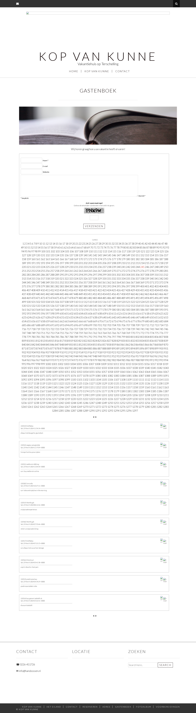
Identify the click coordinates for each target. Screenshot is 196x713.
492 (137, 298)
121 (143, 251)
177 (114, 259)
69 (88, 247)
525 (147, 301)
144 (104, 255)
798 (119, 336)
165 (57, 259)
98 (36, 251)
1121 (55, 383)
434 (156, 290)
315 (33, 278)
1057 (104, 371)
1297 (135, 410)
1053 (79, 371)
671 (104, 321)
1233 (153, 399)
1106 (110, 379)
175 (104, 259)
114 (109, 251)
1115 (166, 379)
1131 (116, 383)
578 (104, 309)
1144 (49, 387)
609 (104, 313)
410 (43, 290)
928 (147, 352)
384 (66, 286)
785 (57, 336)
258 (57, 270)
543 (85, 305)
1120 (49, 383)
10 (40, 243)
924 (128, 352)
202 (85, 263)
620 (156, 313)
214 (142, 263)
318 (47, 278)
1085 (129, 375)
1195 (67, 395)
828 (114, 340)
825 (100, 340)
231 (76, 266)
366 (128, 282)
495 (152, 298)
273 (128, 270)
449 (81, 294)
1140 (24, 387)
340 (152, 278)
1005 (79, 364)
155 (156, 255)
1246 (86, 402)
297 (95, 274)
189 (24, 263)
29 (103, 243)
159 (29, 259)
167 (66, 259)
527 (156, 301)
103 (57, 251)
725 (66, 329)
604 (81, 313)
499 (24, 301)
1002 (60, 364)
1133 (129, 383)
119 (133, 251)
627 (43, 317)
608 (100, 313)
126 (166, 251)
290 (62, 274)
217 (156, 263)
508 (66, 301)
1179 (116, 391)
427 (123, 290)
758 (76, 332)
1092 (24, 379)
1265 (55, 406)
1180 (123, 391)
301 (114, 274)
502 (38, 301)
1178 (110, 391)
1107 (116, 379)
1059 (116, 371)
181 (133, 259)
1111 (141, 379)
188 (166, 259)
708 (133, 325)
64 (71, 247)
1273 (104, 406)
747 (24, 332)
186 (156, 259)
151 (137, 255)
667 (85, 321)
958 (142, 356)
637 (90, 317)
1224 (98, 399)
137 (71, 255)
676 (128, 321)
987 (133, 360)
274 (133, 270)
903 (29, 352)
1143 (42, 387)
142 (95, 255)
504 (47, 301)
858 (109, 344)
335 (128, 278)
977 (85, 360)
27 (96, 243)
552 (128, 305)
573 (81, 309)
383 (62, 286)
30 (106, 243)
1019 (165, 364)
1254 (135, 402)
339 (147, 278)
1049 (55, 371)
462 (142, 294)
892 (123, 348)
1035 (116, 367)
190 (29, 263)
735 (114, 329)
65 (75, 247)
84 (137, 247)
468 (24, 298)
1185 (153, 391)
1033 (104, 367)
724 (62, 329)
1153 (104, 387)
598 (52, 313)
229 (66, 266)
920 (109, 352)
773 (147, 332)
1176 (98, 391)
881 (71, 348)
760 (85, 332)
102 (53, 251)
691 (52, 325)
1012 (122, 364)
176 (109, 259)
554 (137, 305)
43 (149, 243)
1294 (116, 410)
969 (47, 360)
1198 (86, 395)
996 (28, 364)
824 (95, 340)
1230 (135, 399)
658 (43, 321)
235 (95, 266)
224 (43, 266)
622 (166, 313)
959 (147, 356)
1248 (98, 402)
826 (104, 340)
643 (119, 317)
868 (156, 344)
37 (129, 243)
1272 (98, 406)
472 (43, 298)
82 (131, 247)
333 (119, 278)
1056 (98, 371)
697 (81, 325)
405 (166, 286)
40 (139, 243)
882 (76, 348)
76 (111, 247)
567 (52, 309)
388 (85, 286)
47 (162, 243)
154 (152, 255)
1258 (160, 402)
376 (29, 286)
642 (114, 317)
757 (71, 332)
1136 (147, 383)
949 (100, 356)
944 (76, 356)
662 (62, 321)
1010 (110, 364)
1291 (98, 410)
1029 (79, 367)
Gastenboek (123, 707)
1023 (42, 367)
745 (161, 329)
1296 (129, 410)
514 (95, 301)
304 (128, 274)
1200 (98, 395)
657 (38, 321)
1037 (129, 367)
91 (161, 247)
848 (62, 344)
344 (24, 282)
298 (100, 274)
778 (24, 336)
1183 (141, 391)
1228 (123, 399)
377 (33, 286)
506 (57, 301)
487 (114, 298)
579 (109, 309)
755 (62, 332)
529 (166, 301)
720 (43, 329)
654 (24, 321)
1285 (61, 410)
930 (156, 352)
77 (114, 247)
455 (109, 294)
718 (33, 329)
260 (66, 270)
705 (119, 325)
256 (47, 270)
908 (52, 352)
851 (76, 344)
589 (156, 309)
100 (43, 251)
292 (71, 274)
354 (71, 282)
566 (47, 309)
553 (133, 305)
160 (33, 259)
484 (100, 298)
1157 (129, 387)
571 (71, 309)
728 (81, 329)
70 (91, 247)
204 (95, 263)
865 (142, 344)
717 (29, 329)
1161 (153, 387)
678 (137, 321)
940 (57, 356)
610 (109, 313)
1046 (36, 371)
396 (123, 286)
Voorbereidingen (168, 707)
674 (119, 321)
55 (42, 247)
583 (128, 309)
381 (52, 286)
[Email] (17, 3)
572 (76, 309)
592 (24, 313)
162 (43, 259)
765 (109, 332)
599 (57, 313)
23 (83, 243)
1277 (129, 406)
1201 (104, 395)
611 (114, 313)
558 (156, 305)
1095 (42, 379)
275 (137, 270)
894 (133, 348)
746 (166, 329)
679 (142, 321)
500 (29, 301)
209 (119, 263)
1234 (160, 399)
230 (71, 266)
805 (152, 336)
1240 (49, 402)
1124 (73, 383)
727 (76, 329)
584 (133, 309)
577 (100, 309)
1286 (67, 410)
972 (62, 360)
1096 (49, 379)
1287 (73, 410)
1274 (110, 406)
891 (119, 348)
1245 (79, 402)
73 (101, 247)
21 (76, 243)
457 (119, 294)
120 (138, 251)
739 (133, 329)
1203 (116, 395)
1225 (104, 399)
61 (62, 247)
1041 (153, 367)
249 (161, 266)
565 (43, 309)
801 (133, 336)
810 (29, 340)
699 (90, 325)
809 (24, 340)
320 (57, 278)
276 (142, 270)
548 (109, 305)
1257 (153, 402)
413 (57, 290)
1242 (61, 402)
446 (66, 294)
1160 (147, 387)
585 (137, 309)
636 (85, 317)
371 (152, 282)
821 (81, 340)
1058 (110, 371)
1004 (73, 364)
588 (152, 309)
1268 (73, 406)
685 (24, 325)
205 (100, 263)
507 (62, 301)
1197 (79, 395)
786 (62, 336)
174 (100, 259)
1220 (73, 399)
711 (147, 325)
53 (35, 247)
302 (119, 274)
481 (85, 298)
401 (147, 286)
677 (133, 321)
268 (104, 270)
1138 (160, 383)
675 (123, 321)
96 (29, 251)
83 (134, 247)
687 (33, 325)
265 (90, 270)
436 (166, 290)
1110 (135, 379)
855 (95, 344)
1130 (110, 383)
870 (166, 344)
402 (152, 286)
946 (85, 356)
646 (133, 317)
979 (95, 360)
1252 (123, 402)
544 (90, 305)
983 (114, 360)
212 (133, 263)
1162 (160, 387)
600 (62, 313)
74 (104, 247)
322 (66, 278)
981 (104, 360)
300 (109, 274)
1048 (49, 371)
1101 (79, 379)
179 (123, 259)
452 (95, 294)
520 (123, 301)
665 (76, 321)
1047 (42, 371)
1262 (36, 406)
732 (100, 329)
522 (133, 301)
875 (43, 348)
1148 (73, 387)
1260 (24, 406)
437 (24, 294)
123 (152, 251)
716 (24, 329)
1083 (116, 375)
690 (47, 325)
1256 (147, 402)
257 (52, 270)
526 (152, 301)
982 (109, 360)
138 (76, 255)
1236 (24, 402)
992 (156, 360)
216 (152, 263)
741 (142, 329)
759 (81, 332)
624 (29, 317)
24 (86, 243)
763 (100, 332)
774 (152, 332)
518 (114, 301)
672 (109, 321)
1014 (134, 364)
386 (76, 286)
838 (161, 340)
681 (152, 321)
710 (142, 325)
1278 (135, 406)
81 (128, 247)
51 (29, 247)
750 (38, 332)
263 (81, 270)
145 (109, 255)
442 (47, 294)
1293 (110, 410)
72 (98, 247)
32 (113, 243)
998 (38, 364)
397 (128, 286)
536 (52, 305)
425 (114, 290)
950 (104, 356)
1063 (141, 371)
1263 (42, 406)
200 (76, 263)
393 (109, 286)
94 (22, 251)
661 (57, 321)
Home (73, 71)
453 (100, 294)
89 (154, 247)
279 (156, 270)
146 (114, 255)
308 (147, 274)
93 (167, 247)
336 (133, 278)
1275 (116, 406)
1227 (116, 399)
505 (52, 301)
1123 (67, 383)
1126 (86, 383)
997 (33, 364)
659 (47, 321)
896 (142, 348)
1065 (153, 371)
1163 (166, 387)
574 (85, 309)
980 (100, 360)
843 (38, 344)
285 (38, 274)
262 (76, 270)
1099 (67, 379)
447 (71, 294)
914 (81, 352)
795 (104, 336)
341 (156, 278)
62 (65, 247)
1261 (30, 406)
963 (166, 356)
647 (137, 317)
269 (109, 270)
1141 (30, 387)
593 (29, 313)
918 (100, 352)
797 (114, 336)
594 (33, 313)
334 (123, 278)
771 (137, 332)
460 (133, 294)
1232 (147, 399)
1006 (85, 364)
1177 (104, 391)
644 (123, 317)
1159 (141, 387)
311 (161, 274)
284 (33, 274)
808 (166, 336)
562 (29, 309)
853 (85, 344)
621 (161, 313)
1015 (141, 364)
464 (152, 294)
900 (161, 348)
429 (133, 290)
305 (133, 274)
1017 (153, 364)
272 (123, 270)
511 (81, 301)
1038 (135, 367)
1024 (49, 367)
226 (52, 266)
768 (123, 332)
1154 (110, 387)
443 (52, 294)
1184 (147, 391)
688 (38, 325)
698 (85, 325)
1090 (160, 375)
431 (142, 290)
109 (86, 251)
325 (81, 278)
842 (33, 344)
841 (29, 344)
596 (43, 313)
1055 (92, 371)
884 (85, 348)
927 (142, 352)
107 (76, 251)
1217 (55, 399)
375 (24, 286)
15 (57, 243)
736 (119, 329)
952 (114, 356)
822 (85, 340)
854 (90, 344)
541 (76, 305)
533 (38, 305)
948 (95, 356)
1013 (128, 364)
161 (38, 259)
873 (33, 348)
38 (133, 243)
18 (67, 243)
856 (100, 344)
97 (32, 251)
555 (142, 305)
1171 (67, 391)
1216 (49, 399)
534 (43, 305)
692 (57, 325)
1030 (86, 367)
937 (43, 356)
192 (38, 263)
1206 (135, 395)
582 (123, 309)
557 (152, 305)
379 (43, 286)
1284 (55, 410)
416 (71, 290)
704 (114, 325)
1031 (92, 367)
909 (57, 352)
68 (85, 247)
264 (85, 270)
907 (47, 352)
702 (104, 325)
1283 (166, 406)
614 (128, 313)
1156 (123, 387)
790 (81, 336)
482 (90, 298)
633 (71, 317)
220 (24, 266)
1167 (42, 391)
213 (137, 263)
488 (119, 298)
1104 (98, 379)
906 (43, 352)
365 (123, 282)
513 (90, 301)
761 (90, 332)
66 (78, 247)
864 (137, 344)
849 (66, 344)
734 (109, 329)
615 (133, 313)
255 (43, 270)
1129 (104, 383)
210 (123, 263)
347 (38, 282)
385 (71, 286)
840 (24, 344)
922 (119, 352)
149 (128, 255)
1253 (129, 402)
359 (95, 282)
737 (123, 329)
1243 (67, 402)
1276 (123, 406)
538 (62, 305)
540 (71, 305)
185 (152, 259)
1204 (123, 395)
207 (109, 263)
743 (152, 329)
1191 (42, 395)
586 (142, 309)
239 (114, 266)
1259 (166, 402)
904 (33, 352)
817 (62, 340)
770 (133, 332)
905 (38, 352)
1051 (67, 371)
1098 (61, 379)
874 (38, 348)
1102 (86, 379)
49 (22, 247)
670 (100, 321)
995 (24, 364)
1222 (86, 399)
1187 (166, 391)
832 (133, 340)
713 (156, 325)
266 (95, 270)
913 (76, 352)
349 (47, 282)
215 (147, 263)
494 (147, 298)
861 (123, 344)
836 (152, 340)
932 (166, 352)
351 (57, 282)
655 (29, 321)
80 (124, 247)
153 (147, 255)
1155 (116, 387)
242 (128, 266)
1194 (61, 395)
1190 (36, 395)
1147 (67, 387)
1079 (92, 375)
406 (24, 290)
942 (66, 356)
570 (66, 309)
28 (100, 243)
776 (161, 332)
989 (142, 360)
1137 (153, 383)
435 (161, 290)
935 (33, 356)
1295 (123, 410)
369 (142, 282)
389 (90, 286)
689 (43, 325)
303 (123, 274)
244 (137, 266)
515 (100, 301)
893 (128, 348)
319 (52, 278)
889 (109, 348)
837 (156, 340)
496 (156, 298)
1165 (30, 391)
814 (47, 340)
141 (90, 255)
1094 (36, 379)
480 (81, 298)
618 (147, 313)
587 (147, 309)
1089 (153, 375)
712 (152, 325)
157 (166, 255)
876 (47, 348)
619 (152, 313)
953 (119, 356)
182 (137, 259)
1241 (55, 402)
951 (109, 356)
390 (95, 286)
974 (71, 360)
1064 (147, 371)
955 (128, 356)
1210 (160, 395)
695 (71, 325)
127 (24, 255)
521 (128, 301)
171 (85, 259)
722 (52, 329)
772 (142, 332)
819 (71, 340)
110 (91, 251)
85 (141, 247)
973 (66, 360)
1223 (92, 399)
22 (80, 243)
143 (100, 255)
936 (38, 356)
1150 (86, 387)
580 (114, 309)
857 (104, 344)
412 (52, 290)
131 (43, 255)
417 (76, 290)
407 (29, 290)
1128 (98, 383)
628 (47, 317)
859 (114, 344)
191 (33, 263)
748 (29, 332)
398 (133, 286)
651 (156, 317)
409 (38, 290)
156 (161, 255)
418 (81, 290)
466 (161, 294)
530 (24, 305)
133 (52, 255)
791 (85, 336)
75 (108, 247)
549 (114, 305)
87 (147, 247)
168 (71, 259)
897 (147, 348)
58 (52, 247)
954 (123, 356)
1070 (36, 375)
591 (166, 309)
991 (152, 360)
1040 (147, 367)
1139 (166, 383)
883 (81, 348)
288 (52, 274)
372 (156, 282)
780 (33, 336)
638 (95, 317)
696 (76, 325)
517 (109, 301)
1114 (160, 379)
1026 (61, 367)
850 (71, 344)
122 (147, 251)
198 (66, 263)
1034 (110, 367)
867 (152, 344)
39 (136, 243)
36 (126, 243)
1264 (49, 406)
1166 (36, 391)
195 (52, 263)
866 (147, 344)
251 (24, 270)
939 (52, 356)
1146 (61, 387)
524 (142, 301)
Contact (122, 71)
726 (71, 329)
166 (62, 259)
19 (70, 243)
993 (161, 360)
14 (53, 243)
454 (104, 294)
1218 (61, 399)
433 (152, 290)
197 (62, 263)
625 (33, 317)
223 (38, 266)
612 (119, 313)
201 (81, 263)
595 (38, 313)
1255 (141, 402)
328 (95, 278)
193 (43, 263)
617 (142, 313)
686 (29, 325)
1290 (92, 410)
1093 (30, 379)
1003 (67, 364)
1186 (160, 391)
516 (104, 301)
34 (119, 243)
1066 (160, 371)
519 (119, 301)
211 (128, 263)
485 (104, 298)
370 (147, 282)
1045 (30, 371)
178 (119, 259)
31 (109, 243)
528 (161, 301)
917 (95, 352)
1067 (166, 371)
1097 (55, 379)
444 (57, 294)
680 (147, 321)
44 (152, 243)
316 (38, 278)
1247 (92, 402)
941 (62, 356)
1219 (67, 399)
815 (52, 340)
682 (156, 321)
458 (123, 294)
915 (85, 352)
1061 (129, 371)
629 (52, 317)
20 (73, 243)
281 (166, 270)
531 (29, 305)
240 (119, 266)
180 (128, 259)
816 (57, 340)
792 (90, 336)
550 (119, 305)
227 (57, 266)
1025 (55, 367)
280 (161, 270)
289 (57, 274)
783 (47, 336)
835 (147, 340)
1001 (54, 364)
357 (85, 282)
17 (63, 243)
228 (62, 266)
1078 (86, 375)
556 (147, 305)
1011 (116, 364)
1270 (86, 406)
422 (100, 290)
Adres (106, 707)
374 (166, 282)
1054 (86, 371)
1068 (24, 375)
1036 (123, 367)
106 (72, 251)
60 (58, 247)
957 (137, 356)
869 (161, 344)
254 (38, 270)
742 (147, 329)
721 (47, 329)
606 (90, 313)
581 (119, 309)
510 (76, 301)
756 (66, 332)
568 (57, 309)
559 (161, 305)
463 (147, 294)
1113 (153, 379)
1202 (110, 395)
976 (81, 360)
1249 (104, 402)
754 (57, 332)
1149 (79, 387)
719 (38, 329)
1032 (98, 367)
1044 (24, 371)
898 (152, 348)
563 (33, 309)
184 (147, 259)
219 (166, 263)
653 (166, 317)
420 (90, 290)
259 (62, 270)
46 (159, 243)
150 (133, 255)
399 (137, 286)
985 (123, 360)
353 (66, 282)
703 (109, 325)
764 (104, 332)
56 (45, 247)
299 (104, 274)
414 (62, 290)
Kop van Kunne (98, 56)
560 (166, 305)
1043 (166, 367)
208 (114, 263)
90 (157, 247)
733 (104, 329)
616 (137, 313)
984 (119, 360)
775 (156, 332)
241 (123, 266)
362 (109, 282)
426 (119, 290)
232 (81, 266)
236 (100, 266)
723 (57, 329)
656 (33, 321)
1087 (141, 375)
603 (76, 313)
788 (71, 336)
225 (47, 266)
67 (81, 247)
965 (29, 360)
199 (71, 263)
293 (76, 274)
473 (47, 298)
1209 (153, 395)
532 (33, 305)
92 (164, 247)
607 (95, 313)
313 (24, 278)
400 (142, 286)
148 (123, 255)
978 (90, 360)
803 (142, 336)
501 (33, 301)
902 (24, 352)
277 (147, 270)
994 (166, 360)
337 (137, 278)
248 (156, 266)
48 (166, 243)
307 (142, 274)
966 (33, 360)
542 (81, 305)
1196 (73, 395)
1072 (49, 375)
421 (95, 290)
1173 (79, 391)
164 (52, 259)
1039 (141, 367)
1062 (135, 371)
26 (93, 243)
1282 (160, 406)
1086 (135, 375)
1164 (24, 391)
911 (66, 352)
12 (47, 243)
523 (137, 301)
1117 (30, 383)
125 (162, 251)
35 (123, 243)
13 (50, 243)
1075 (67, 375)
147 (119, 255)
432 (147, 290)
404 (161, 286)
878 (57, 348)
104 (62, 251)
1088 (147, 375)
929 (152, 352)
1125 (79, 383)
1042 (160, 367)
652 (161, 317)
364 (119, 282)
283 (29, 274)
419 (85, 290)
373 (161, 282)
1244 (73, 402)
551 (123, 305)
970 (52, 360)
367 (133, 282)
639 (100, 317)
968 (43, 360)
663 (66, 321)
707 (128, 325)
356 (81, 282)
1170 (61, 391)
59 (55, 247)
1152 (98, 387)
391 (100, 286)
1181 (129, 391)
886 (95, 348)
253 (33, 270)
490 (128, 298)
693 (62, 325)
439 (33, 294)
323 (71, 278)
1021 (30, 367)
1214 (36, 399)
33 (116, 243)
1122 (61, 383)
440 (38, 294)
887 (100, 348)
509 (71, 301)
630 (57, 317)
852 (81, 344)
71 (95, 247)
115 (114, 251)
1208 (147, 395)
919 (104, 352)
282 (24, 274)
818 (66, 340)
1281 (153, 406)
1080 (98, 375)
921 (114, 352)
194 (47, 263)
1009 (104, 364)
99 (39, 251)
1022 (36, 367)
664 (71, 321)
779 (29, 336)
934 (29, 356)
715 (166, 325)
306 (137, 274)
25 (90, 243)
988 (137, 360)
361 (104, 282)
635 (81, 317)
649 (147, 317)
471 (38, 298)
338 (142, 278)
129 (33, 255)
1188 (24, 395)
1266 (61, 406)
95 (26, 251)
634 (76, 317)
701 (100, 325)
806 (156, 336)
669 (95, 321)
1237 (30, 402)
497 (161, 298)
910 (62, 352)
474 (52, 298)
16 (60, 243)
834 (142, 340)
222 (33, 266)
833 (137, 340)
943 (71, 356)
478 (71, 298)
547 (104, 305)
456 (114, 294)
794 (100, 336)
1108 (123, 379)
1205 (129, 395)
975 (76, 360)
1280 (147, 406)
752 (47, 332)
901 (166, 348)
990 (147, 360)
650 (152, 317)
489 (123, 298)
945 (81, 356)
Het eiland (54, 707)
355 (76, 282)
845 (47, 344)
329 (100, 278)
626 (38, 317)
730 (90, 329)
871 (24, 348)
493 (142, 298)
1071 (42, 375)
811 (33, 340)
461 (137, 294)
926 (137, 352)
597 (47, 313)
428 (128, 290)
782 (43, 336)
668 (90, 321)
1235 (166, 399)
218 (161, 263)
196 (57, 263)
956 (133, 356)
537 (57, 305)
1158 (135, 387)
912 (71, 352)
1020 (24, 367)
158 (24, 259)
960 (152, 356)
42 (146, 243)
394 (114, 286)
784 (52, 336)
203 (90, 263)
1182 (135, 391)
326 (85, 278)
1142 (36, 387)
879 (62, 348)
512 (85, 301)
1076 (73, 375)
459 (128, 294)
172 (90, 259)
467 (166, 294)
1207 (141, 395)
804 (147, 336)
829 (119, 340)
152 (142, 255)
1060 (123, 371)
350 (52, 282)
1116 (24, 383)
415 (66, 290)
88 (151, 247)
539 (66, 305)
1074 (61, 375)
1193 (55, 395)
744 (156, 329)
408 (33, 290)
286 (43, 274)
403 (156, 286)
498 (166, 298)
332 (114, 278)
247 (152, 266)
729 (85, 329)
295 (85, 274)
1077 (79, 375)
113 (105, 251)
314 (29, 278)
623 (24, 317)
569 (62, 309)
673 (114, 321)
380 (47, 286)
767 (119, 332)
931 (161, 352)
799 (123, 336)
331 (109, 278)
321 (62, 278)
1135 (141, 383)
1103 (92, 379)
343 (166, 278)
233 (85, 266)
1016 (147, 364)
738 (128, 329)
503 (43, 301)
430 (137, 290)
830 (123, 340)
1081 (104, 375)
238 (109, 266)
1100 (73, 379)
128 (29, 255)
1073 (55, 375)
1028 (73, 367)
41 (142, 243)
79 (121, 247)
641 (109, 317)
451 (90, 294)
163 (47, 259)
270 (114, 270)
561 (24, 309)
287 (47, 274)
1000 (48, 364)
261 (71, 270)
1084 (123, 375)
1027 (67, 367)
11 (43, 243)
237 (104, 266)
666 (81, 321)
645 (128, 317)
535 (47, 305)
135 (62, 255)
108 (81, 251)
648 (142, 317)
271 (119, 270)
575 (90, 309)
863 (133, 344)
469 (29, 298)
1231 (141, 399)
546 (100, 305)
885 (90, 348)
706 (123, 325)
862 (128, 344)
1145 (55, 387)
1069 (30, 375)
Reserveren (90, 707)
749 (33, 332)
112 (100, 251)
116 (119, 251)
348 (43, 282)
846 (52, 344)
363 (114, 282)
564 (38, 309)
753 (52, 332)
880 (66, 348)
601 (66, 313)
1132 (123, 383)
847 (57, 344)
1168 (49, 391)
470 (33, 298)
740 (137, 329)
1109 (129, 379)
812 (38, 340)
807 (161, 336)
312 (166, 274)
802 (137, 336)
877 (52, 348)
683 (161, 321)
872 (29, 348)
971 (57, 360)
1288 (79, 410)
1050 (61, 371)
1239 (42, 402)
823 (90, 340)
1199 (92, 395)
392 (104, 286)
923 (123, 352)
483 (95, 298)
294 (81, 274)
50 (25, 247)
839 (166, 340)
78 (118, 247)
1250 (110, 402)
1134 (135, 383)
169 (76, 259)
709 (137, 325)
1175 (92, 391)
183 (142, 259)
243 (133, 266)
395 (119, 286)
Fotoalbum (143, 707)
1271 (92, 406)
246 (147, 266)
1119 (42, 383)
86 (144, 247)
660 (52, 321)
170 (81, 259)
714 (161, 325)
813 (43, 340)
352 (62, 282)
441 (43, 294)
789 (76, 336)
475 (57, 298)
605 (85, 313)
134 (57, 255)
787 (66, 336)
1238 (36, 402)
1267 (67, 406)
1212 (24, 399)
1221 (79, 399)
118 (128, 251)
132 (47, 255)
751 (43, 332)
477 (66, 298)
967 (38, 360)
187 (161, 259)
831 (128, 340)
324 (76, 278)
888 (104, 348)
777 (166, 332)
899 (156, 348)
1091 (166, 375)
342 (161, 278)
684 (166, 321)
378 (38, 286)
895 (137, 348)
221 (29, 266)
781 (38, 336)
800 (128, 336)
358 (90, 282)
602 (71, 313)
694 (66, 325)
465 (156, 294)
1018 (159, 364)
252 (29, 270)
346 (33, 282)
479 (76, 298)
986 (128, 360)
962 (161, 356)
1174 (86, 391)
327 (90, 278)
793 (95, 336)
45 (156, 243)
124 (157, 251)
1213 (30, 399)
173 (95, 259)
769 (128, 332)
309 (152, 274)
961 (156, 356)
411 (47, 290)
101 (48, 251)
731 (95, 329)
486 (109, 298)
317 (43, 278)
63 (68, 247)
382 (57, 286)
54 (38, 247)
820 (76, 340)
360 (100, 282)
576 (95, 309)
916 (90, 352)
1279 (141, 406)
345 (29, 282)
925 (133, 352)
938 (47, 356)
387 (81, 286)
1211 (166, 395)
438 (29, 294)
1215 (42, 399)
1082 (110, 375)
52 (32, 247)
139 (81, 255)
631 (62, 317)
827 (109, 340)
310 (156, 274)
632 (66, 317)
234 (90, 266)
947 (90, 356)
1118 (36, 383)
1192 (49, 395)
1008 (97, 364)
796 (109, 336)
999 (43, 364)
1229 (129, 399)
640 (104, 317)
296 (90, 274)
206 (104, 263)
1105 (104, 379)
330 (104, 278)
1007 (91, 364)
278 (152, 270)
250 (166, 266)
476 (62, 298)
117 (124, 251)
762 (95, 332)
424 (109, 290)
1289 (86, 410)
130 (38, 255)
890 (114, 348)
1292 (104, 410)
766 (114, 332)
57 (48, 247)
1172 (73, 391)
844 (43, 344)
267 (100, 270)
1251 (116, 402)
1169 (55, 391)
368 (137, 282)
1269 (79, 406)
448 (76, 294)
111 (95, 251)
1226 (110, 399)
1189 (30, 395)
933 (24, 356)
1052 (73, 371)
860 (119, 344)
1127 (92, 383)
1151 (92, 387)
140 (85, 255)
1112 (147, 379)
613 (123, 313)
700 (95, 325)
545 (95, 305)
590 (161, 309)
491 (133, 298)
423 (104, 290)
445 (62, 294)
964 (24, 360)
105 (67, 251)
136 (66, 255)
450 (85, 294)
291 (66, 274)
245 (142, 266)
